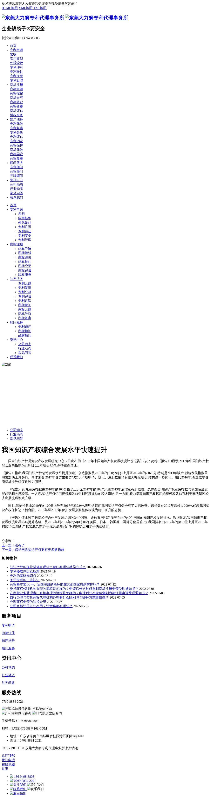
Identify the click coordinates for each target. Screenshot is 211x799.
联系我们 (16, 357)
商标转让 (24, 261)
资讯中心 (16, 339)
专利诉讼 (24, 300)
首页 (13, 205)
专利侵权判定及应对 (25, 571)
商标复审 (24, 318)
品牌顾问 (24, 335)
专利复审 (24, 287)
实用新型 (24, 218)
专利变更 (24, 235)
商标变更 (24, 266)
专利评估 (24, 296)
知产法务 (16, 279)
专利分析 (24, 292)
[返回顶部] (18, 793)
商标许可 (24, 257)
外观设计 (24, 222)
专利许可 (24, 227)
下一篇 (33, 549)
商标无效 (24, 309)
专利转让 (24, 231)
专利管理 (24, 240)
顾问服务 (16, 322)
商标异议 (24, 313)
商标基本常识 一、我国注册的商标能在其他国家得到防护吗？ (55, 584)
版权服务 (24, 274)
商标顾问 (24, 331)
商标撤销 (24, 253)
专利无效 (24, 283)
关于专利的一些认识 (25, 580)
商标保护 (24, 305)
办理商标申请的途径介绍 (28, 601)
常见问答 (24, 352)
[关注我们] (18, 784)
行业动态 (24, 348)
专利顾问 (24, 326)
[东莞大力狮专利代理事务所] (65, 17)
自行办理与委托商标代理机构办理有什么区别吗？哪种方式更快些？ (59, 597)
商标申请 (24, 248)
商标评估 (24, 270)
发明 (21, 214)
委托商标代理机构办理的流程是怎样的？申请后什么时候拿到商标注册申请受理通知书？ (74, 588)
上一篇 (13, 545)
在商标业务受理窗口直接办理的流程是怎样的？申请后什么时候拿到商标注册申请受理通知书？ (79, 593)
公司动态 (24, 344)
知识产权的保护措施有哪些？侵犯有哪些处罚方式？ (48, 567)
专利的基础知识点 (23, 575)
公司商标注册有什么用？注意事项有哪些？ (41, 606)
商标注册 (16, 244)
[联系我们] (18, 789)
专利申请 (16, 209)
